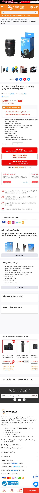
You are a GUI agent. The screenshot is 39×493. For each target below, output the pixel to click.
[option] (19, 45)
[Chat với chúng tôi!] (35, 484)
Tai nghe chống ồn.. (6, 15)
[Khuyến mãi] (19, 2)
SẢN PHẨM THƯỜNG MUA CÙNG (15, 337)
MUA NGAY (21, 150)
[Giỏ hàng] (35, 7)
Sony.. (28, 15)
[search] (36, 12)
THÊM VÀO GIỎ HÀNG (19, 156)
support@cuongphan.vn (15, 448)
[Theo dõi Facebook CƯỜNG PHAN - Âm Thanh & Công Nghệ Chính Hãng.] (14, 400)
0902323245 (19, 167)
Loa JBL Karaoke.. (17, 15)
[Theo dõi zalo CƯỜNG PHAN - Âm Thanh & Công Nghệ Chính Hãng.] (19, 400)
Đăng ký (34, 395)
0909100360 (14, 470)
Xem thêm (20, 255)
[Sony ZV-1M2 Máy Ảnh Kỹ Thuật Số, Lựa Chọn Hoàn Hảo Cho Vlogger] (8, 346)
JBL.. (24, 15)
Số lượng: (5, 144)
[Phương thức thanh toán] (13, 222)
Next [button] (36, 45)
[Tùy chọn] (13, 361)
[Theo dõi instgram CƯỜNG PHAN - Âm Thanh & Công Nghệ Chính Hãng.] (24, 400)
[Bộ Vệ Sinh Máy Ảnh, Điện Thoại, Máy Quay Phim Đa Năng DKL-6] (19, 45)
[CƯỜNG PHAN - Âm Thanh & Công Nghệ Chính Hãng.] (16, 7)
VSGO (12, 94)
